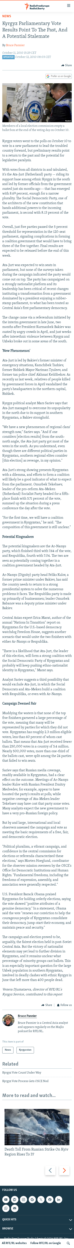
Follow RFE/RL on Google (45, 1243)
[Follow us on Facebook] (49, 1199)
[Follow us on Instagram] (23, 1199)
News (6, 16)
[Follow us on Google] (32, 1199)
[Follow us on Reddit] (14, 1199)
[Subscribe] (14, 1208)
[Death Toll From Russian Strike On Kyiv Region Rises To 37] (37, 1127)
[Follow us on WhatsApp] (5, 1208)
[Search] (68, 1243)
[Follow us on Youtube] (5, 1199)
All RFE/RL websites (14, 1243)
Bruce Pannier (15, 45)
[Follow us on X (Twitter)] (41, 1199)
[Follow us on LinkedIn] (58, 1199)
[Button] (66, 65)
